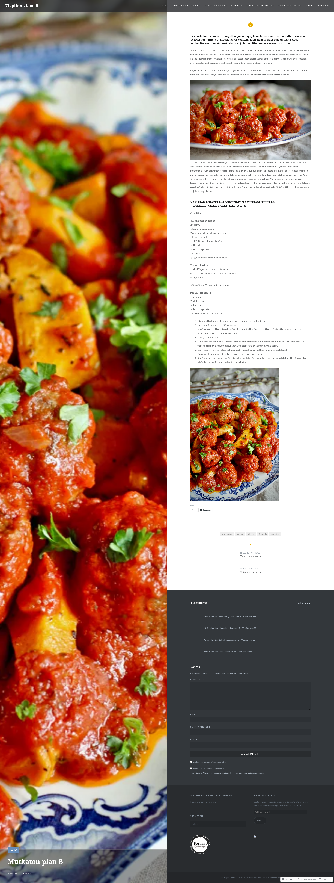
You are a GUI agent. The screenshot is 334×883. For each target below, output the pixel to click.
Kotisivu (194, 740)
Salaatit (196, 5)
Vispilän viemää (21, 5)
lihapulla (263, 534)
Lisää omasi (304, 603)
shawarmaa (270, 74)
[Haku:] (218, 824)
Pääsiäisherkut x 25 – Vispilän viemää (235, 651)
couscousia (285, 74)
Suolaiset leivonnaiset (261, 5)
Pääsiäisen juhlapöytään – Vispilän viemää (237, 616)
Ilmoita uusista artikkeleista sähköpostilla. (208, 768)
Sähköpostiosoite (201, 727)
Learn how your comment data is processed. (244, 773)
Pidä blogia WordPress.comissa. (233, 877)
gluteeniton (227, 534)
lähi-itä (251, 534)
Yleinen (13, 850)
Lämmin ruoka (180, 5)
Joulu (165, 5)
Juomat (310, 5)
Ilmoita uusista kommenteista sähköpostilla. (209, 762)
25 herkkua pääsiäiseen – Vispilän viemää (237, 640)
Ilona (21, 873)
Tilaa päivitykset (265, 795)
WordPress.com (274, 877)
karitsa (240, 534)
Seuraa (260, 820)
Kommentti (197, 680)
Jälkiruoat (236, 5)
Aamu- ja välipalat (216, 5)
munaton (275, 534)
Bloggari (323, 5)
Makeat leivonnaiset (290, 5)
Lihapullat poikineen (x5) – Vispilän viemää (237, 628)
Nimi (193, 714)
